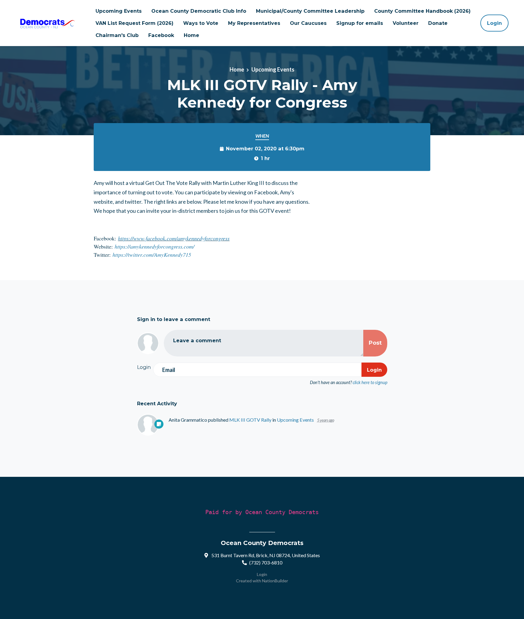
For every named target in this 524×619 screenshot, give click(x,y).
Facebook (161, 35)
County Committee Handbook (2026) (422, 11)
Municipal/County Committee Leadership (310, 11)
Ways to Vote (200, 23)
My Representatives (254, 23)
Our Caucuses (308, 23)
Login (494, 23)
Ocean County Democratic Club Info (198, 11)
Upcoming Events (119, 11)
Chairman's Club (117, 35)
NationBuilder (275, 580)
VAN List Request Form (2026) (134, 23)
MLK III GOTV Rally (250, 420)
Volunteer (405, 23)
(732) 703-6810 (265, 562)
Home (191, 35)
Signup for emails (359, 23)
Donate (438, 23)
